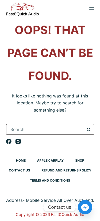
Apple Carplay (50, 160)
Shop (79, 160)
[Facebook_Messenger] (85, 207)
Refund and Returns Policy (66, 170)
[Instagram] (18, 141)
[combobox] (45, 129)
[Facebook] (8, 141)
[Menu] (91, 9)
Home (21, 160)
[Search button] (89, 129)
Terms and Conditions (50, 180)
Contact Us (19, 170)
